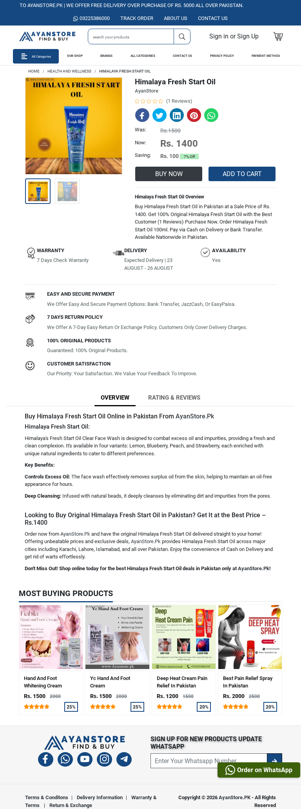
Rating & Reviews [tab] (174, 397)
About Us (175, 18)
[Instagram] (104, 761)
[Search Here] (182, 36)
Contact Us (182, 56)
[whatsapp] (65, 761)
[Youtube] (84, 761)
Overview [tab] (115, 397)
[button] (234, 36)
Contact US (213, 18)
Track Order (136, 18)
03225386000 (95, 18)
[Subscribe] (274, 760)
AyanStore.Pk (195, 416)
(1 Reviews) (179, 101)
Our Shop (75, 56)
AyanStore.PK (234, 797)
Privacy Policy (222, 56)
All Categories (143, 56)
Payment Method (266, 56)
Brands (106, 56)
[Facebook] (45, 761)
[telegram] (124, 761)
